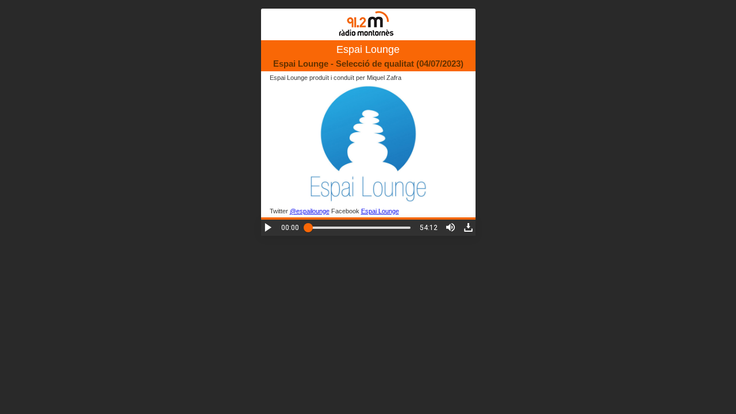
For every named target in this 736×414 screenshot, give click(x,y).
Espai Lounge (380, 211)
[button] (268, 227)
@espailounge (309, 211)
